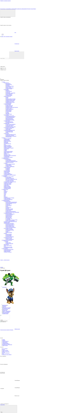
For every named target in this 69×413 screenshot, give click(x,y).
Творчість (3, 137)
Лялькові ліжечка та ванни (10, 102)
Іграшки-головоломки (9, 243)
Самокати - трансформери (10, 166)
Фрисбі (7, 231)
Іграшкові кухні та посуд (10, 101)
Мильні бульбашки (9, 232)
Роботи (7, 132)
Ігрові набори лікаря (9, 93)
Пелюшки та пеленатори (10, 178)
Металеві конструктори (10, 119)
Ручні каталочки (8, 111)
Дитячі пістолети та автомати (10, 124)
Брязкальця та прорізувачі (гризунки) (12, 107)
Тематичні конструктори (10, 115)
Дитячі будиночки (9, 203)
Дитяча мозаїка (8, 104)
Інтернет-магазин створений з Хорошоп (6, 329)
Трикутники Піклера (9, 214)
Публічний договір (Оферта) (31, 8)
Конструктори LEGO (9, 118)
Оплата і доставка (6, 8)
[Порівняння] (7, 13)
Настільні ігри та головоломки (7, 240)
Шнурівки (7, 113)
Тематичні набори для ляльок (10, 98)
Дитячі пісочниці (9, 205)
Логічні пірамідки (9, 109)
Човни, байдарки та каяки (10, 225)
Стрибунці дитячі (9, 108)
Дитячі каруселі (8, 207)
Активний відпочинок (5, 200)
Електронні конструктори (10, 117)
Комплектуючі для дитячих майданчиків (12, 212)
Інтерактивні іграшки (9, 131)
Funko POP (8, 85)
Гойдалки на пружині (9, 208)
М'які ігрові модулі (9, 216)
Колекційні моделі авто (9, 122)
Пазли (7, 241)
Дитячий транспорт (5, 341)
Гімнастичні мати (9, 215)
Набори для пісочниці (9, 229)
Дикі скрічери (8, 83)
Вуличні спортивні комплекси (11, 211)
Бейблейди (7, 90)
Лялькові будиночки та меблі (10, 99)
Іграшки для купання (9, 105)
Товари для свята (5, 248)
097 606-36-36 (17, 43)
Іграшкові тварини (9, 88)
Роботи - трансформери (10, 87)
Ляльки (7, 97)
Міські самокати (8, 164)
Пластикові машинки (9, 121)
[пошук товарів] (16, 55)
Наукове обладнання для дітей (11, 134)
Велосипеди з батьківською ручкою (11, 161)
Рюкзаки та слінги (9, 238)
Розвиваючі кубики (9, 106)
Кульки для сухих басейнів (10, 220)
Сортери (7, 112)
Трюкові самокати (9, 165)
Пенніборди (8, 168)
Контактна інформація (21, 8)
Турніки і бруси (8, 210)
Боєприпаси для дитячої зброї (10, 126)
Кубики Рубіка (8, 242)
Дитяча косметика (9, 91)
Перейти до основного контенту (5, 0)
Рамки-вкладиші (8, 110)
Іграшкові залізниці (9, 95)
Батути (7, 206)
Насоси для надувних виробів (11, 227)
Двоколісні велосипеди (9, 162)
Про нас (1, 8)
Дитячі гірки (8, 204)
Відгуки (17, 8)
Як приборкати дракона (10, 86)
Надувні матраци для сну (10, 226)
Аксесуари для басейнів (10, 236)
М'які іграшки (8, 129)
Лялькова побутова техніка (10, 100)
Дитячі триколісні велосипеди (11, 160)
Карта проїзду (2, 404)
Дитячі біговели (8, 159)
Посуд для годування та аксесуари (11, 179)
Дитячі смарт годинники (10, 135)
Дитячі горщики (8, 177)
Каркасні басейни (9, 234)
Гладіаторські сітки (9, 218)
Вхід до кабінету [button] (5, 348)
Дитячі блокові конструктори (10, 116)
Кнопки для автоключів (10, 239)
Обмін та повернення (12, 8)
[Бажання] (34, 21)
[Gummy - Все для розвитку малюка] (5, 319)
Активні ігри (8, 230)
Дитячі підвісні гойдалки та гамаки (11, 219)
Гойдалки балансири (9, 209)
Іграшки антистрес (9, 128)
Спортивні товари (5, 189)
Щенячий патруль (9, 84)
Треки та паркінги (9, 94)
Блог (26, 8)
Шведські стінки (8, 217)
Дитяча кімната (4, 175)
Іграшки (3, 339)
